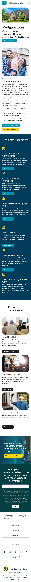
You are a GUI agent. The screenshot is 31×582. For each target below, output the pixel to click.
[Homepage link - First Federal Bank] (15, 570)
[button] (29, 2)
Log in (4, 3)
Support (14, 545)
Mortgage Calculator (10, 129)
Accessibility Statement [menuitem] (20, 575)
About (15, 540)
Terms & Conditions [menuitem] (22, 577)
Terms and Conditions (20, 498)
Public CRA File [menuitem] (15, 579)
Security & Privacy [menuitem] (8, 575)
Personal (14, 525)
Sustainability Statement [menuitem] (9, 577)
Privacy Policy (16, 497)
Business (14, 530)
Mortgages (15, 535)
